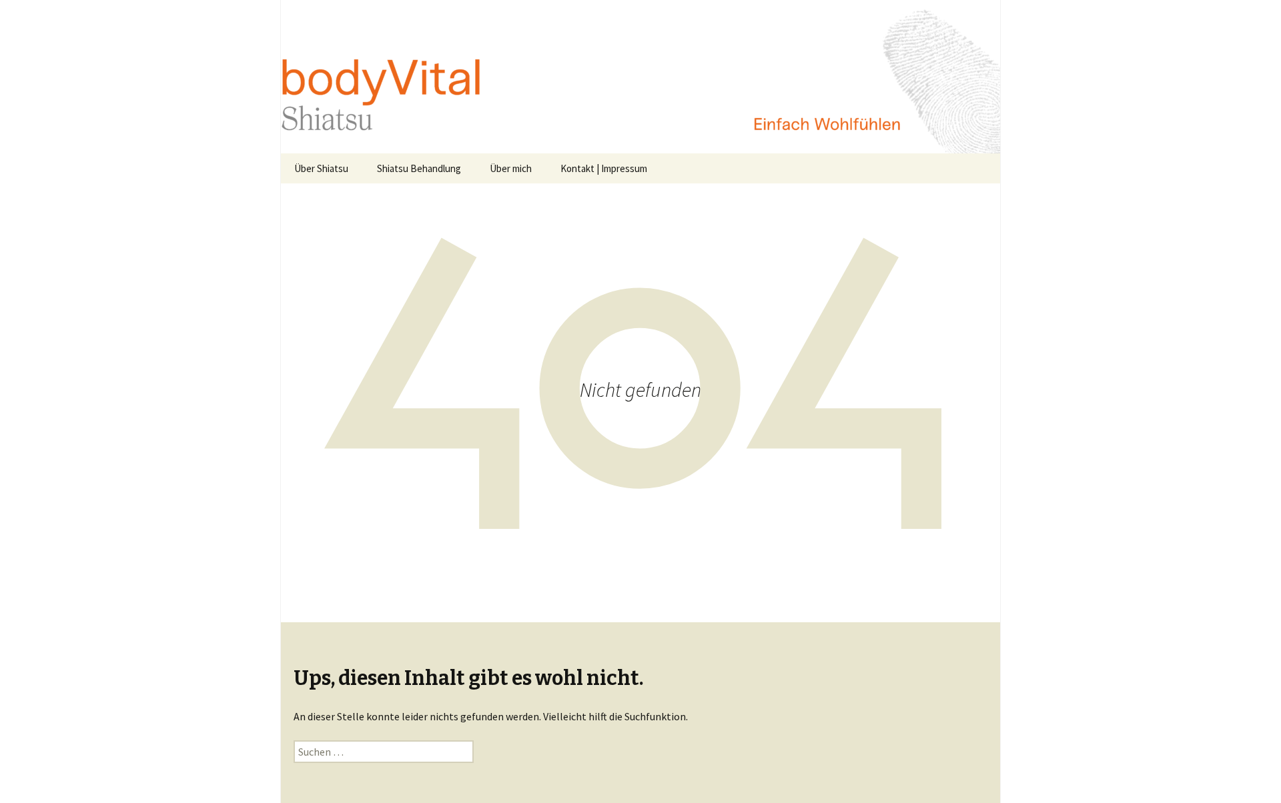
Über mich (511, 168)
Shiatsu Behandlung (419, 168)
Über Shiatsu (321, 168)
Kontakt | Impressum (603, 168)
